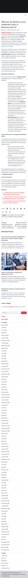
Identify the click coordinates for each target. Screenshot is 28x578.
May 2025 (3, 356)
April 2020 (3, 477)
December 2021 (5, 451)
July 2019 (3, 482)
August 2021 (4, 462)
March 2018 (4, 524)
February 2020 (5, 480)
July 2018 (3, 513)
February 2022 (4, 446)
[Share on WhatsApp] (17, 208)
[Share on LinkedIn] (14, 208)
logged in (11, 307)
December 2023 (5, 395)
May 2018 (3, 519)
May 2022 (3, 441)
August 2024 (4, 376)
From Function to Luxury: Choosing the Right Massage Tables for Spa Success (14, 197)
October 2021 (4, 457)
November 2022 (5, 428)
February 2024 (5, 392)
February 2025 (4, 363)
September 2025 (5, 345)
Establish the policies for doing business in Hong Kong (13, 289)
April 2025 (3, 358)
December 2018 (5, 501)
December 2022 (5, 426)
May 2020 (3, 475)
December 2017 (5, 532)
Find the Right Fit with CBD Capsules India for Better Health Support (13, 193)
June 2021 (3, 464)
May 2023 (3, 413)
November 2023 (5, 397)
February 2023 (4, 420)
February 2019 (4, 495)
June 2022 (4, 438)
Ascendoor (16, 574)
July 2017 (3, 537)
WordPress (6, 576)
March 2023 (4, 418)
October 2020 (4, 469)
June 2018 (3, 516)
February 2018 (4, 526)
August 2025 (4, 348)
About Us (3, 558)
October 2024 (4, 371)
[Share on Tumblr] (2, 212)
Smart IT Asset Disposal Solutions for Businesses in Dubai (11, 273)
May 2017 (3, 539)
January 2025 (4, 366)
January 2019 (4, 498)
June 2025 (4, 353)
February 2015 (4, 547)
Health (22, 215)
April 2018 (3, 521)
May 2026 (3, 332)
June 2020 (4, 472)
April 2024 (3, 387)
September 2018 (5, 508)
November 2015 (5, 544)
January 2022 (4, 449)
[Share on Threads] (6, 212)
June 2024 (4, 382)
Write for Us (4, 565)
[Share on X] (10, 208)
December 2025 (5, 340)
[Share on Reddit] (24, 208)
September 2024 (5, 374)
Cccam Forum (16, 572)
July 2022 (3, 436)
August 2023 (4, 405)
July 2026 (3, 327)
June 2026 (4, 330)
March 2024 (4, 389)
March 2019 (4, 493)
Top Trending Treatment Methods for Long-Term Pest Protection (14, 201)
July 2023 (3, 407)
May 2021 (3, 467)
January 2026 (4, 338)
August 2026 (4, 325)
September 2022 (5, 431)
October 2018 (4, 506)
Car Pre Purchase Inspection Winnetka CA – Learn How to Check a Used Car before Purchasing (13, 238)
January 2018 (4, 529)
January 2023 (4, 423)
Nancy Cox (5, 30)
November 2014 (5, 550)
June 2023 (4, 410)
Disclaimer (4, 560)
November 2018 (5, 503)
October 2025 (4, 343)
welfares (20, 217)
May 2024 (3, 384)
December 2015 (5, 542)
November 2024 (5, 369)
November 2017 (5, 534)
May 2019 (3, 488)
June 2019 (3, 485)
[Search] (25, 15)
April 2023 (3, 415)
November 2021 (5, 454)
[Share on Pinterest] (21, 208)
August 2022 (4, 433)
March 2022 (4, 444)
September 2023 (5, 402)
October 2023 (4, 400)
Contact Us (4, 555)
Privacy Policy (4, 563)
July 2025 (3, 351)
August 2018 (4, 511)
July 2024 (3, 379)
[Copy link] (9, 212)
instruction (4, 217)
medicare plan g (12, 217)
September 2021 (5, 459)
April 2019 (3, 490)
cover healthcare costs (13, 215)
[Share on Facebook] (7, 208)
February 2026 (5, 335)
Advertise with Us (5, 568)
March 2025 (4, 361)
